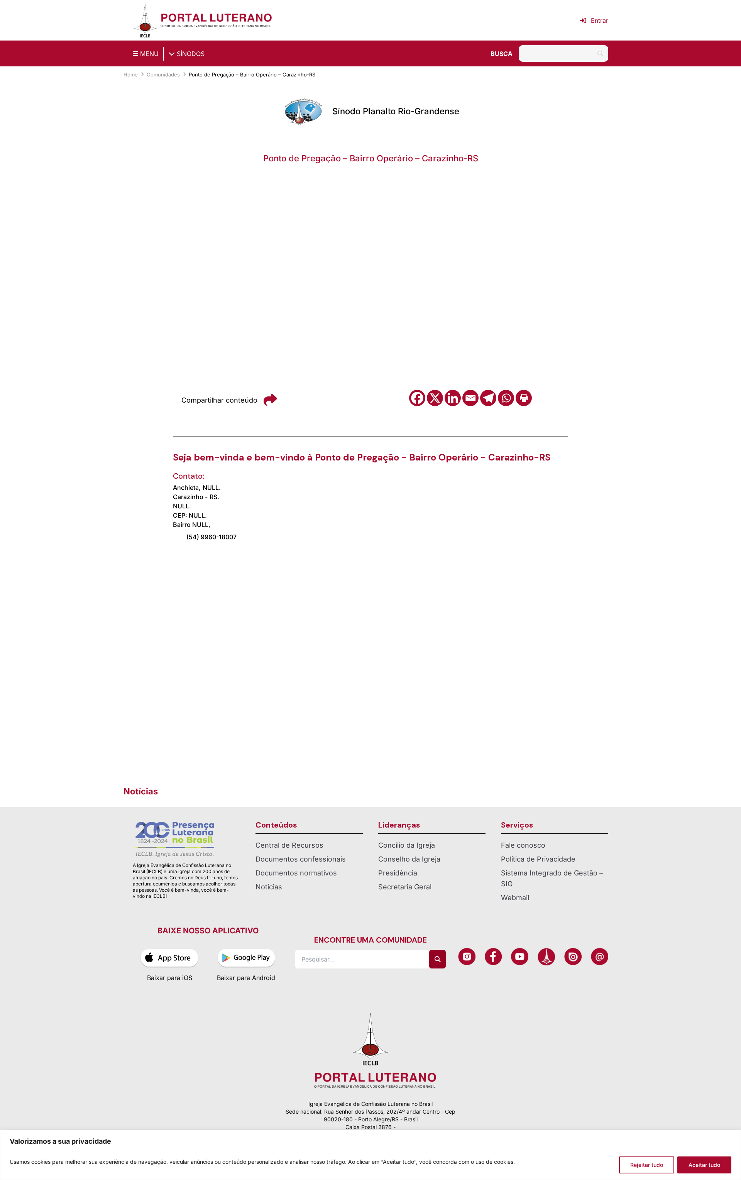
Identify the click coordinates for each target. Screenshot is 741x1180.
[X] (435, 398)
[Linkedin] (453, 398)
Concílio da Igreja (406, 845)
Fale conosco (523, 845)
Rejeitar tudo (646, 1164)
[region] (370, 1155)
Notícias (268, 887)
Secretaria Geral (404, 887)
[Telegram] (488, 398)
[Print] (524, 398)
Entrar (599, 20)
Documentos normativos (296, 873)
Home (131, 74)
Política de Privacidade (538, 859)
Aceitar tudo (704, 1164)
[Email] (470, 398)
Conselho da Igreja (409, 859)
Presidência (397, 873)
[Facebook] (417, 398)
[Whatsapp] (506, 398)
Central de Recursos (289, 845)
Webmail (515, 898)
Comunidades (163, 74)
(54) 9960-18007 (211, 537)
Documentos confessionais (300, 859)
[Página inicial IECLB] (145, 20)
